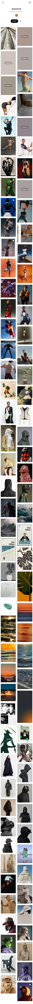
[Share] (20, 21)
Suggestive (25, 36)
